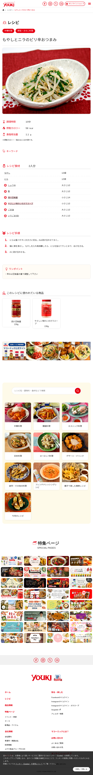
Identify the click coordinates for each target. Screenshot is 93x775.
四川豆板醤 (13, 198)
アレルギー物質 (57, 714)
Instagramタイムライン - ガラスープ (65, 706)
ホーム (8, 692)
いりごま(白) (13, 216)
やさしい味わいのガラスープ (20, 204)
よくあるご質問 (57, 743)
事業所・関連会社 (11, 741)
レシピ (8, 699)
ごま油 (11, 210)
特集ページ (10, 712)
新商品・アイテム (11, 725)
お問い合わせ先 (57, 747)
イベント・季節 (11, 717)
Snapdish (54, 710)
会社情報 (9, 732)
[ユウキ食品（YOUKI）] (8, 4)
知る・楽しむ (57, 692)
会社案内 (8, 737)
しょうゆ (12, 185)
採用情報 (8, 745)
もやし (7, 173)
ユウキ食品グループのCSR (15, 749)
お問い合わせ (57, 738)
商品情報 (9, 705)
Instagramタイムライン (60, 701)
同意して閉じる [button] (81, 769)
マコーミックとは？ (60, 732)
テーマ (7, 721)
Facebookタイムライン (60, 697)
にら (6, 179)
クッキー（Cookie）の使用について (29, 764)
